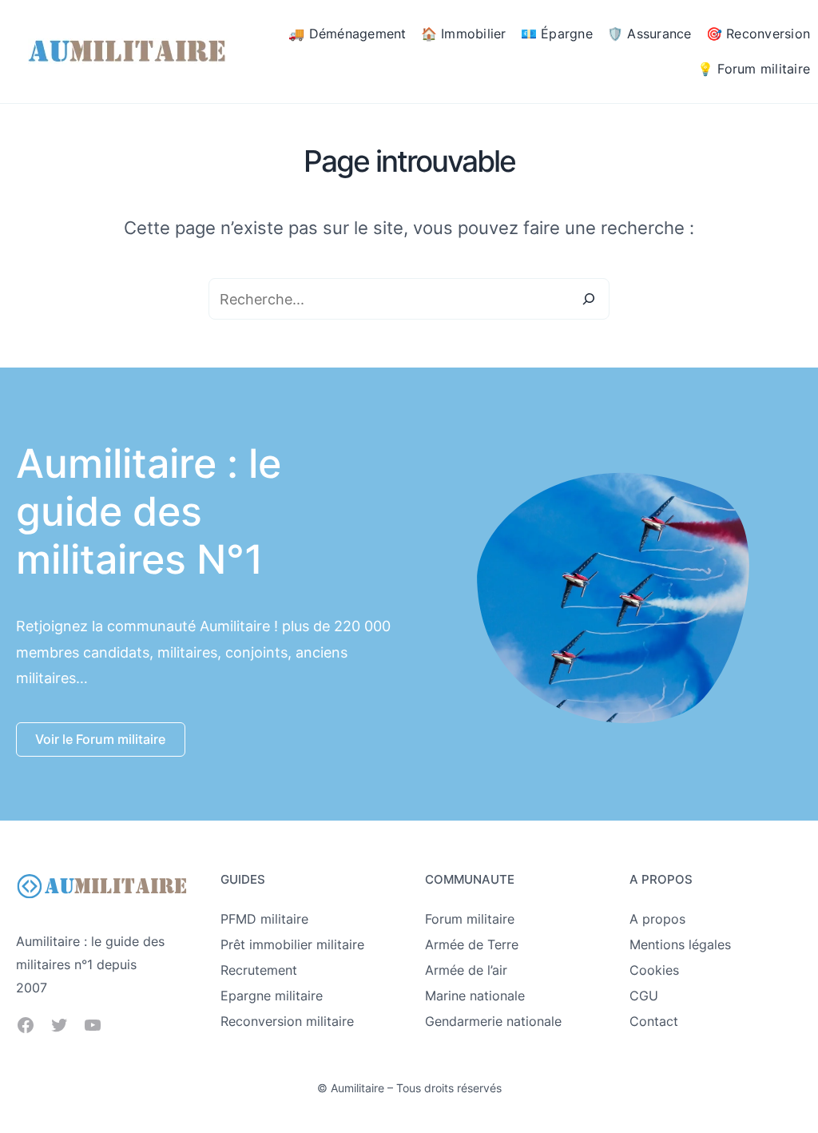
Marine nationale (475, 996)
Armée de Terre (471, 944)
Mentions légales (680, 944)
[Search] (589, 299)
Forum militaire (469, 919)
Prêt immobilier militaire (292, 944)
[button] (100, 739)
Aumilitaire (357, 1088)
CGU (643, 996)
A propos (657, 919)
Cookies (654, 970)
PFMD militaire (264, 919)
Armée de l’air (466, 970)
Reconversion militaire (287, 1021)
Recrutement (258, 970)
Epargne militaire (271, 996)
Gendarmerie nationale (493, 1021)
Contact (653, 1021)
